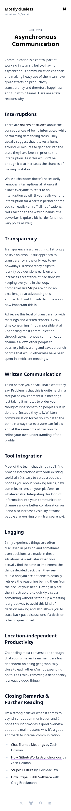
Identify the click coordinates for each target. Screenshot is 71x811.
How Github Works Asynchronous (36, 757)
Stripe (32, 288)
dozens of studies (33, 125)
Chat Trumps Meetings (28, 744)
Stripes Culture (22, 770)
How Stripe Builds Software (31, 777)
